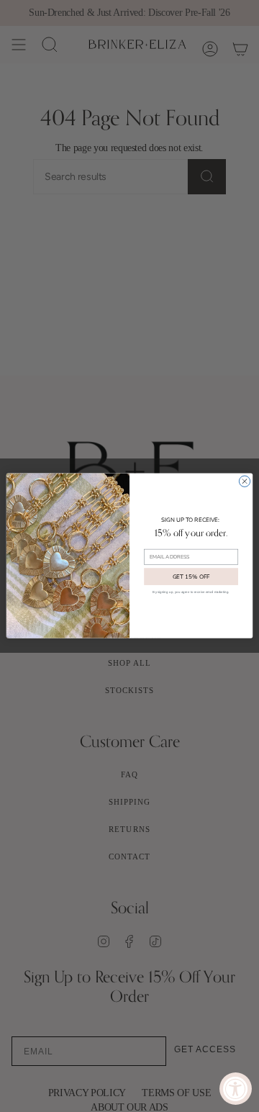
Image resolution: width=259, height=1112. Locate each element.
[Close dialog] (244, 481)
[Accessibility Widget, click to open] (235, 1088)
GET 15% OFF (191, 577)
